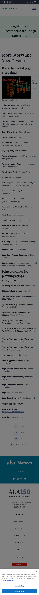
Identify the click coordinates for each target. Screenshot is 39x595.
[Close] (36, 572)
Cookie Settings (19, 586)
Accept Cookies (19, 591)
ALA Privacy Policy (8, 580)
